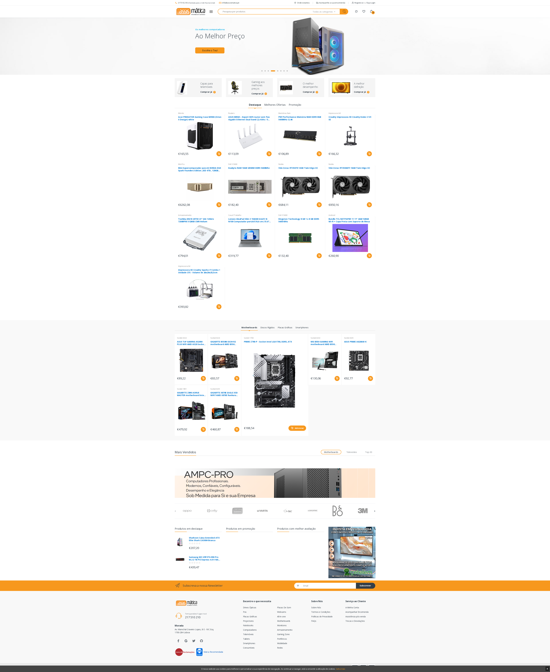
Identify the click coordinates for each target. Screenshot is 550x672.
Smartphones (249, 643)
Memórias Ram (284, 113)
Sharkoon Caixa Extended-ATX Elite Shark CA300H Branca (204, 539)
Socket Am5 (215, 389)
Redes (280, 647)
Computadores (250, 629)
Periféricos (282, 638)
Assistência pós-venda (355, 616)
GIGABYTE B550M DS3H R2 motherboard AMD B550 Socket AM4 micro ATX (223, 343)
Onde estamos (303, 2)
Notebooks (248, 625)
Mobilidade (282, 643)
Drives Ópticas (249, 607)
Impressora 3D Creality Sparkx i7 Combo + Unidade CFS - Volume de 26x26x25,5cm (199, 271)
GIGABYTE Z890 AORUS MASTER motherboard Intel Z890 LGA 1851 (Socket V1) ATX (191, 394)
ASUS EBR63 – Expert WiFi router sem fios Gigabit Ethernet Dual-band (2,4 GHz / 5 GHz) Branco (249, 118)
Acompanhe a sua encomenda (332, 2)
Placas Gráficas (250, 616)
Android (332, 215)
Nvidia (280, 164)
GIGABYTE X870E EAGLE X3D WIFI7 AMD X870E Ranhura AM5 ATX (224, 394)
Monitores (282, 625)
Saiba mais (340, 669)
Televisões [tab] (351, 452)
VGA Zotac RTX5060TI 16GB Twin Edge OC (349, 168)
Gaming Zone (283, 634)
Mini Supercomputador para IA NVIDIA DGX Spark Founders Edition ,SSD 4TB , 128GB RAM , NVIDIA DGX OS (199, 169)
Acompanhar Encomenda (357, 612)
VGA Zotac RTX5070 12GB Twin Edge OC (298, 168)
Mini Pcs (181, 164)
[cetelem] (351, 552)
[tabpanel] (275, 46)
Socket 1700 (249, 338)
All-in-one (281, 616)
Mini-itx (181, 113)
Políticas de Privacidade (322, 616)
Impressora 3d (335, 113)
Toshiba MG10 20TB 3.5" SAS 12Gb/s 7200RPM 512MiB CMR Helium (196, 220)
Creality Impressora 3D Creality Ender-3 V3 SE (350, 118)
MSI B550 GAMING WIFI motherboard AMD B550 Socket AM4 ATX (323, 343)
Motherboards (283, 621)
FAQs (313, 621)
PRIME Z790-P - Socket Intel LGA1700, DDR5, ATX (268, 341)
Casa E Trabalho (234, 215)
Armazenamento (184, 215)
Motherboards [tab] (331, 452)
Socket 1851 (182, 389)
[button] (326, 11)
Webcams (281, 612)
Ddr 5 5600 (232, 164)
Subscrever (365, 585)
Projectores (248, 621)
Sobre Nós (316, 607)
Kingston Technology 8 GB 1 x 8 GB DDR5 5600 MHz (298, 220)
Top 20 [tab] (368, 452)
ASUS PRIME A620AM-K (355, 341)
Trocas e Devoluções (355, 621)
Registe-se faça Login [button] (364, 2)
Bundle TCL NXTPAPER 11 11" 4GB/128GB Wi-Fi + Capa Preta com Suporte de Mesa (349, 220)
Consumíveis (249, 647)
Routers (231, 113)
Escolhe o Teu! (209, 50)
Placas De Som (284, 607)
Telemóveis (248, 634)
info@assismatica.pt (230, 2)
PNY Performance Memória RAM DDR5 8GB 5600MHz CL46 (299, 118)
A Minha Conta (352, 607)
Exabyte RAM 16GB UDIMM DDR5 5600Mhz (249, 168)
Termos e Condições (320, 612)
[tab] (255, 105)
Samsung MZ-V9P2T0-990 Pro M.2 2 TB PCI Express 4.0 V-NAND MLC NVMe (205, 558)
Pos (245, 612)
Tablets (246, 638)
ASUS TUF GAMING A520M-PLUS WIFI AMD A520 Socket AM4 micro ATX (191, 343)
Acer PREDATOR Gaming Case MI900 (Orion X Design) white (199, 118)
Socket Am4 (181, 338)
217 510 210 (182, 2)
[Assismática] (191, 11)
